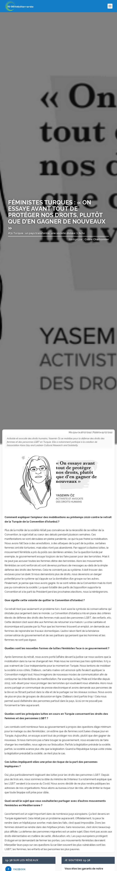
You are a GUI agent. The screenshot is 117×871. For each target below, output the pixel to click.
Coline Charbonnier (97, 239)
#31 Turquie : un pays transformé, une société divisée (41, 233)
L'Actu (81, 233)
